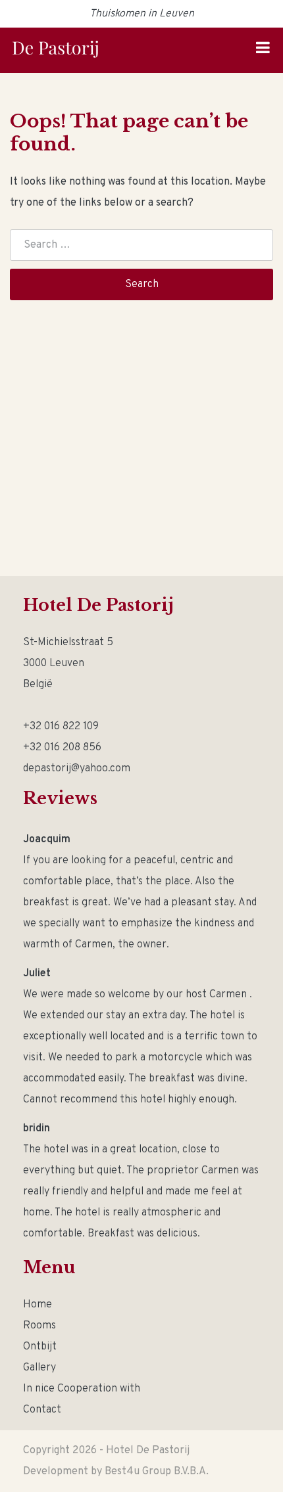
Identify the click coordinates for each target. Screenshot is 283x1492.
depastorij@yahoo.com (76, 768)
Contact (42, 1409)
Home (37, 1304)
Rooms (39, 1325)
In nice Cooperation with (81, 1388)
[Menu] (263, 50)
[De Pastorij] (55, 49)
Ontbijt (40, 1346)
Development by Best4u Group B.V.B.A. (116, 1471)
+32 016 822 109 (61, 726)
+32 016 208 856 (62, 747)
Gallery (39, 1367)
